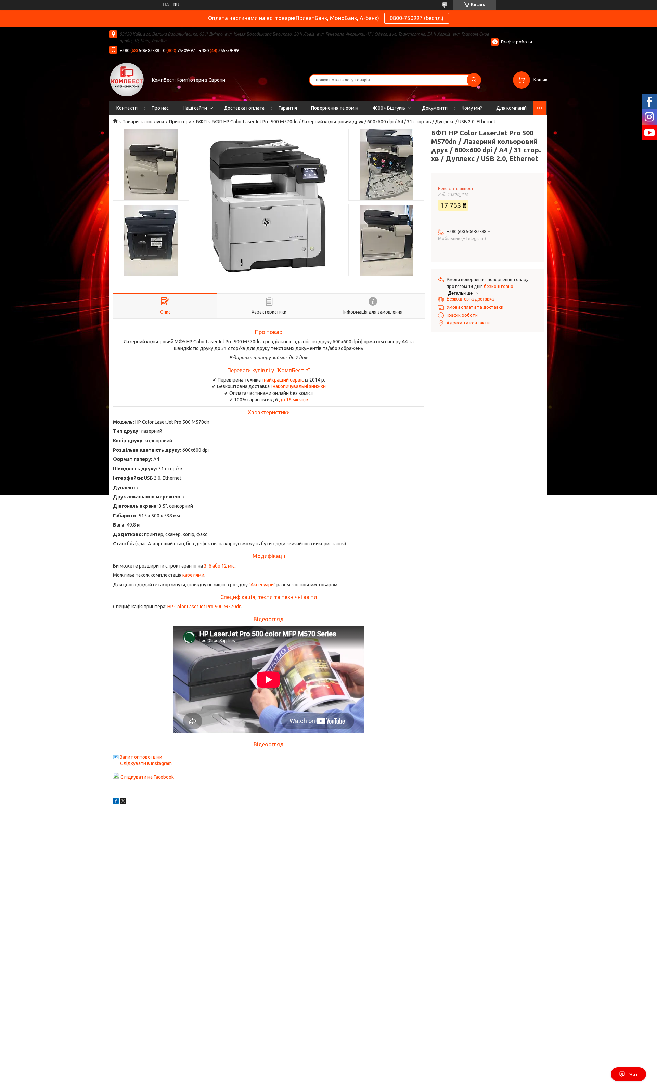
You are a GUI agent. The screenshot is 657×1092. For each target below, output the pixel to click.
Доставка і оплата (244, 108)
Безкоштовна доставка (470, 299)
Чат (633, 1074)
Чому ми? (472, 108)
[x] (123, 802)
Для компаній (511, 108)
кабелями (193, 575)
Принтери (180, 121)
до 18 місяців (293, 399)
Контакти (127, 108)
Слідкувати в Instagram (146, 763)
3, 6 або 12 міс (219, 566)
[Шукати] (474, 80)
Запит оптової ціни (141, 757)
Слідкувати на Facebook (147, 777)
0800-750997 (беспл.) (416, 18)
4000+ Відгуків (388, 108)
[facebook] (116, 802)
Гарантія (288, 108)
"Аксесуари (261, 584)
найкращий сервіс (284, 380)
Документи (435, 108)
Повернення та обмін (334, 108)
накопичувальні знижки (299, 386)
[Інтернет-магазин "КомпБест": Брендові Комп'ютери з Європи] (127, 79)
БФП (201, 121)
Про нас (160, 108)
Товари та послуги (143, 121)
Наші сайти (195, 108)
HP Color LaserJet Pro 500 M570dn (204, 606)
